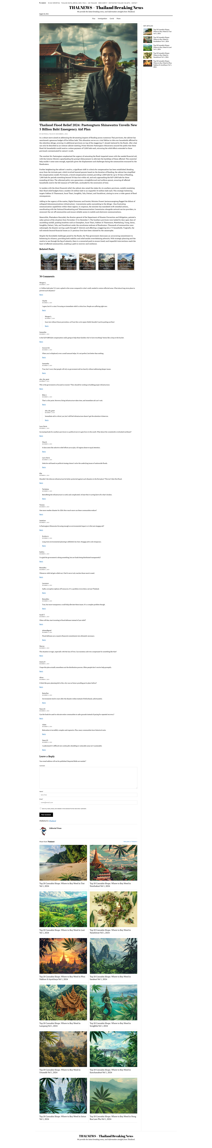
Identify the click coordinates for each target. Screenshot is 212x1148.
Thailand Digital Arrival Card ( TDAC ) (74, 3)
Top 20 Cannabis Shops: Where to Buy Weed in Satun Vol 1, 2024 (62, 1117)
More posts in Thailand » (130, 841)
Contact (134, 3)
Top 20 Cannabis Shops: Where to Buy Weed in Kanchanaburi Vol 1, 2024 (110, 1071)
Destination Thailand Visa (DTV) (119, 3)
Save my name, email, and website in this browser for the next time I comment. (64, 808)
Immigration (102, 18)
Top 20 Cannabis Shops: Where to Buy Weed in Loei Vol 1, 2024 (62, 931)
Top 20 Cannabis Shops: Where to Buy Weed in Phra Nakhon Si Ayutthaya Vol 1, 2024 (62, 978)
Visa (93, 18)
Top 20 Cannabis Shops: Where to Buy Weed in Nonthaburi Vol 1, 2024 (110, 884)
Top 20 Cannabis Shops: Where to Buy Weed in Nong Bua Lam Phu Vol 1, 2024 (113, 1117)
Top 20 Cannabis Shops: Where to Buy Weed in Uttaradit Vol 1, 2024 (59, 1071)
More (118, 18)
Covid (112, 18)
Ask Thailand (92, 3)
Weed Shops (102, 3)
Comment (42, 766)
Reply (41, 295)
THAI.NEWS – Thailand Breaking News (106, 7)
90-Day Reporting (54, 3)
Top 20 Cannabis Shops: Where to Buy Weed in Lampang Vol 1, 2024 (59, 1024)
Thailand (52, 821)
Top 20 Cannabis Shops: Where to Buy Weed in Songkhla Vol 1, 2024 (110, 1024)
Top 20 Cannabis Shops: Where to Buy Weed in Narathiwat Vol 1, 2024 (110, 931)
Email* (41, 799)
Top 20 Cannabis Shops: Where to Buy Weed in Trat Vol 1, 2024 (62, 884)
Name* (41, 791)
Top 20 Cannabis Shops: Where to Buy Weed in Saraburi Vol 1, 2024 (110, 978)
